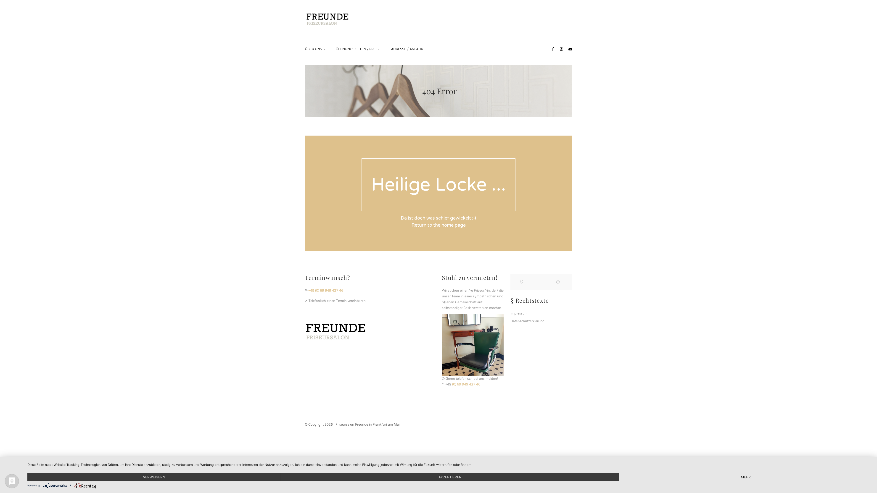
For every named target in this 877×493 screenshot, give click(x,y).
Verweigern (154, 477)
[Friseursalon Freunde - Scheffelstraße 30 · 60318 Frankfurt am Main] (327, 20)
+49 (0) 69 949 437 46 (325, 291)
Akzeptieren (450, 477)
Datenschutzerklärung (527, 321)
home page (453, 225)
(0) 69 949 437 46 (466, 384)
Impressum (519, 313)
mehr (746, 477)
